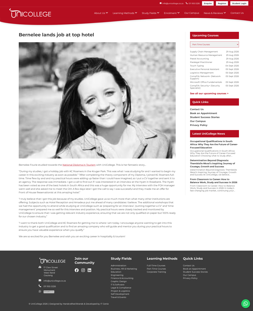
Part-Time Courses (156, 268)
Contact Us (237, 13)
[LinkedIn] (90, 271)
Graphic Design (119, 281)
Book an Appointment (203, 113)
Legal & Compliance (121, 287)
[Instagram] (84, 271)
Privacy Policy (198, 125)
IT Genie (104, 303)
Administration (118, 265)
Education (116, 272)
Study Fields (149, 13)
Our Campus (191, 13)
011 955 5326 (49, 286)
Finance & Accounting (122, 278)
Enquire (208, 3)
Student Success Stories (205, 117)
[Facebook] (78, 271)
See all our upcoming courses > (209, 93)
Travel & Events (118, 297)
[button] (245, 303)
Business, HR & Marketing (124, 268)
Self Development (120, 294)
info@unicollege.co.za (54, 281)
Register (222, 3)
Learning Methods (124, 13)
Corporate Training (156, 272)
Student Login (239, 3)
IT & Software (117, 284)
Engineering (117, 275)
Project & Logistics (120, 291)
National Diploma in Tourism (79, 164)
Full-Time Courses (156, 265)
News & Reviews (214, 13)
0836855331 (49, 292)
